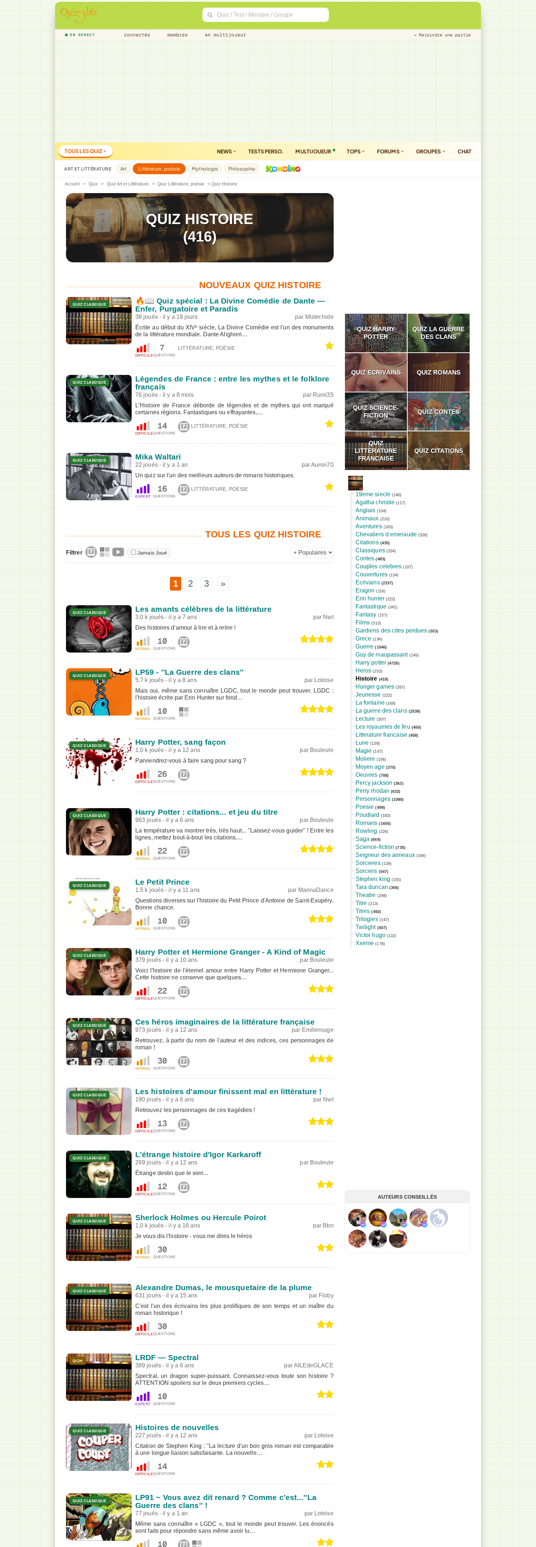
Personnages (373, 799)
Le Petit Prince (162, 882)
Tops (354, 151)
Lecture (365, 719)
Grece (364, 638)
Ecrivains (368, 582)
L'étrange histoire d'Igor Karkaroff (198, 1154)
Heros (364, 670)
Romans (367, 823)
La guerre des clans (381, 711)
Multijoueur (313, 151)
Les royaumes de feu (383, 727)
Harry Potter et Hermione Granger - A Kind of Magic (230, 952)
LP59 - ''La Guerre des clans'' (189, 672)
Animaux (367, 518)
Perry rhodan (372, 791)
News (225, 151)
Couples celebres (379, 566)
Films (363, 622)
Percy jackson (374, 783)
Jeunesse (368, 695)
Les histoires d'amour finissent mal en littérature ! (228, 1091)
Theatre (366, 895)
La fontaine (370, 703)
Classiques (370, 550)
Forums (388, 151)
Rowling (366, 831)
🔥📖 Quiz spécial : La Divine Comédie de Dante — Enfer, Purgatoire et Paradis (230, 305)
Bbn (328, 1225)
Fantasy (366, 614)
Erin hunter (370, 598)
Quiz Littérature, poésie (181, 184)
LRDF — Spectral (167, 1357)
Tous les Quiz (84, 151)
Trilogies (367, 919)
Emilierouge (318, 1030)
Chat (464, 151)
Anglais (366, 510)
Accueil (72, 184)
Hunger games (375, 687)
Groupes (429, 151)
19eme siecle (373, 494)
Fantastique (371, 606)
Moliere (365, 759)
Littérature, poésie (159, 169)
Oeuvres (367, 775)
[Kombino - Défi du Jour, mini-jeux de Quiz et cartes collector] (281, 168)
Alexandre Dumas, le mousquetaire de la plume (223, 1287)
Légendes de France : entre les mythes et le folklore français (232, 383)
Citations (367, 542)
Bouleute (322, 750)
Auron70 (322, 465)
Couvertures (372, 574)
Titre (361, 903)
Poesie (365, 807)
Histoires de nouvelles (177, 1427)
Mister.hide (319, 317)
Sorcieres (368, 863)
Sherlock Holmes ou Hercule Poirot (200, 1217)
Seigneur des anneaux (385, 855)
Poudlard (368, 815)
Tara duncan (372, 887)
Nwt (328, 617)
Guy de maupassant (382, 654)
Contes (365, 558)
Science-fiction (375, 847)
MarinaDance (316, 890)
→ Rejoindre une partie (442, 35)
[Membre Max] (363, 1224)
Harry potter (371, 662)
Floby (326, 1295)
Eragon (365, 590)
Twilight (366, 927)
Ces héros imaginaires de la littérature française (225, 1022)
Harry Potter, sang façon (180, 742)
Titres (363, 911)
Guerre (365, 646)
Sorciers (366, 871)
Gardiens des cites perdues (391, 630)
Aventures (369, 526)
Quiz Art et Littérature (128, 184)
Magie (364, 751)
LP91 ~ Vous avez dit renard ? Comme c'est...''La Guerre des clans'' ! (225, 1501)
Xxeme (365, 943)
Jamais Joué (152, 553)
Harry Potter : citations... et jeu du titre (206, 812)
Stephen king (373, 879)
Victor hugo (370, 935)
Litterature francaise (381, 735)
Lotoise (324, 680)
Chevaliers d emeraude (386, 534)
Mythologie (205, 169)
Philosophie (241, 169)
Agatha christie (375, 502)
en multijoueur (224, 35)
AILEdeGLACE (314, 1365)
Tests (266, 151)
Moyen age (370, 767)
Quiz (93, 184)
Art (123, 169)
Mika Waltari (158, 457)
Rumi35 (323, 395)
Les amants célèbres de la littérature (203, 609)
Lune (362, 743)
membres (176, 35)
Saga (362, 839)
